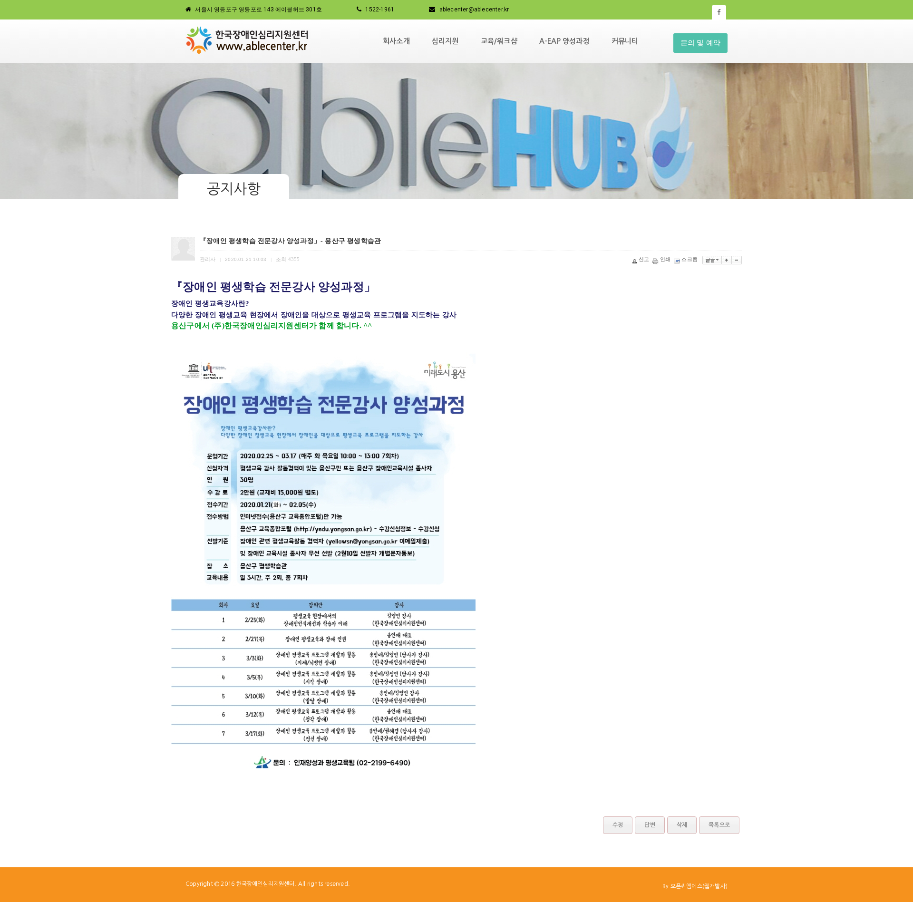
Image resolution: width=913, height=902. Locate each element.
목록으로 (719, 825)
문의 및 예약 (700, 43)
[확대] (727, 260)
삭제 (682, 825)
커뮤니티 (625, 41)
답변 (649, 825)
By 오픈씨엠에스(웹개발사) (695, 886)
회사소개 (396, 41)
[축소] (737, 260)
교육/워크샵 (499, 41)
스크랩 (689, 259)
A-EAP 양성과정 (564, 41)
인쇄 (665, 259)
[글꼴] (712, 260)
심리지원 (445, 41)
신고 (644, 259)
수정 (617, 825)
